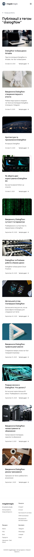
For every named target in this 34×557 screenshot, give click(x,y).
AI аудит (20, 507)
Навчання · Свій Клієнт (7, 541)
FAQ (3, 531)
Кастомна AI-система (24, 513)
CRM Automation (23, 515)
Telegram (21, 529)
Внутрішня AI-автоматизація (22, 519)
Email (20, 537)
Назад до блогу (9, 13)
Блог (3, 534)
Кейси (4, 529)
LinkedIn (20, 534)
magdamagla (8, 503)
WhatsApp (21, 531)
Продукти (5, 537)
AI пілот (20, 510)
